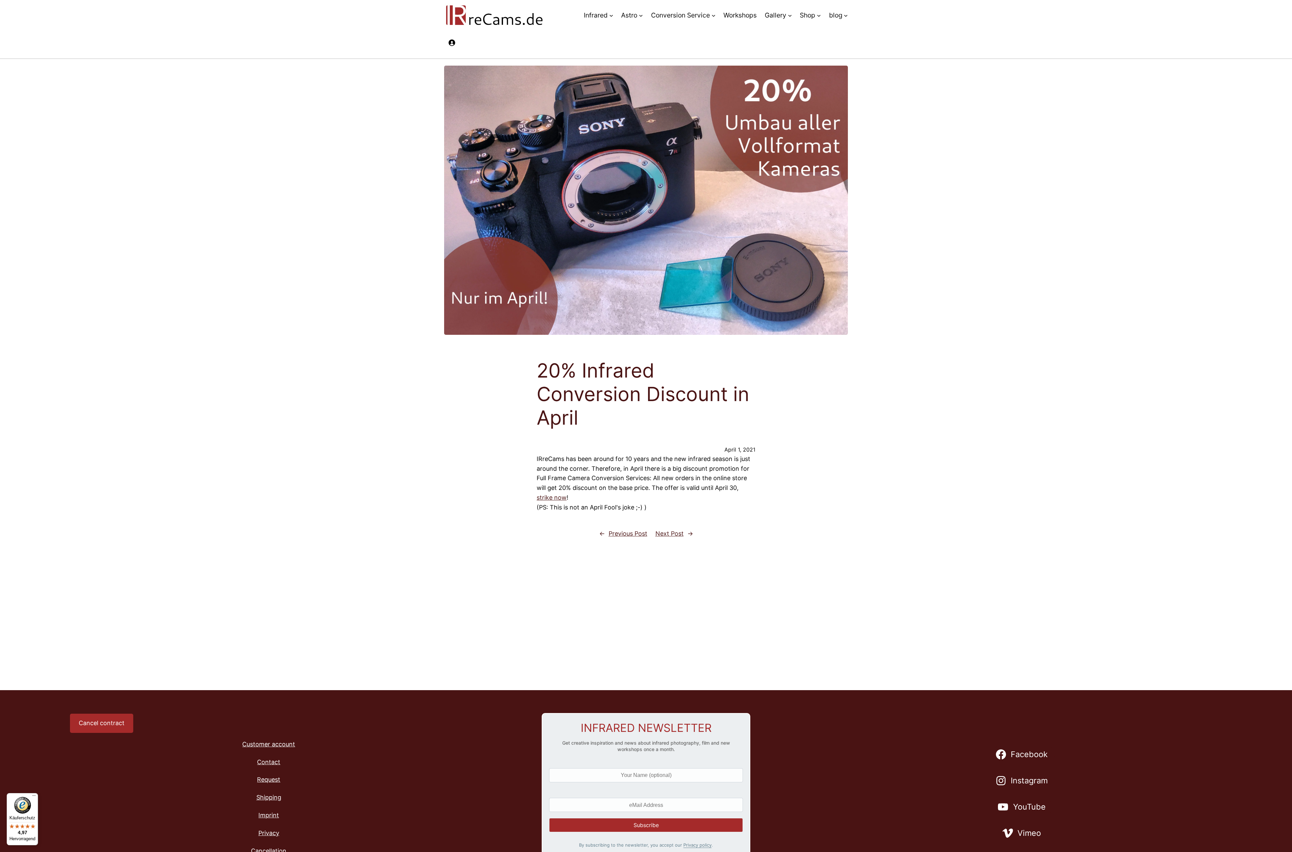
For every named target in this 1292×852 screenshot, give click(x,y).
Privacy (268, 833)
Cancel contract (101, 722)
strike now (552, 497)
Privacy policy (697, 845)
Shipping (268, 797)
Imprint (268, 815)
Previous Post (628, 533)
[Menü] (34, 797)
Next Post (669, 533)
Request (268, 779)
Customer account (268, 744)
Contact (268, 762)
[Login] (451, 42)
